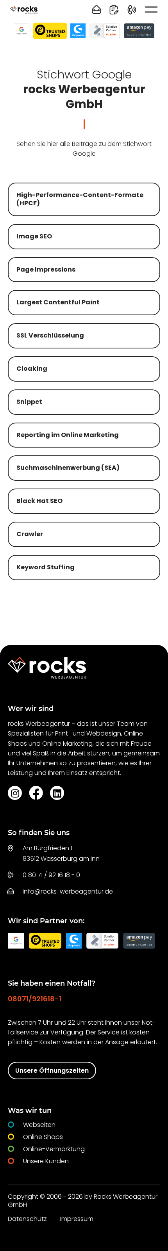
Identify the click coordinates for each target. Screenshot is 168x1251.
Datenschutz (27, 1218)
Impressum (76, 1218)
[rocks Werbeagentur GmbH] (24, 9)
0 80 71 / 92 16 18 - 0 (51, 875)
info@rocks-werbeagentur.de (68, 891)
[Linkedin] (57, 793)
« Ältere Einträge (53, 606)
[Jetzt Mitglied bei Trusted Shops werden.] (50, 31)
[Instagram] (15, 793)
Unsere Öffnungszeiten (52, 1070)
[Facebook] (36, 792)
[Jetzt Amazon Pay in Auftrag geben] (139, 30)
